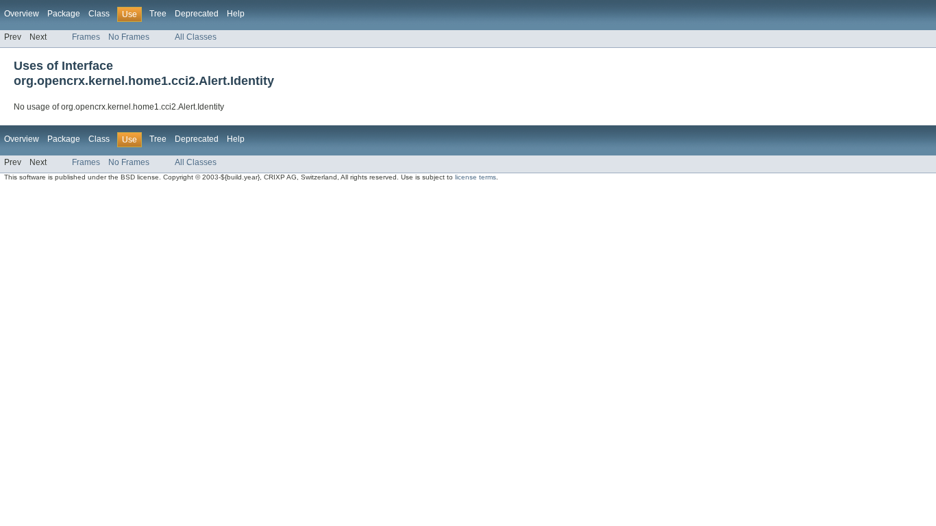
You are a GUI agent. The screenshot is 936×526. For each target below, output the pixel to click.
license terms (475, 177)
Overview (21, 13)
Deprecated (197, 13)
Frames (86, 37)
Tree (158, 13)
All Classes (196, 37)
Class (99, 13)
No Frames (128, 37)
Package (63, 13)
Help (236, 13)
